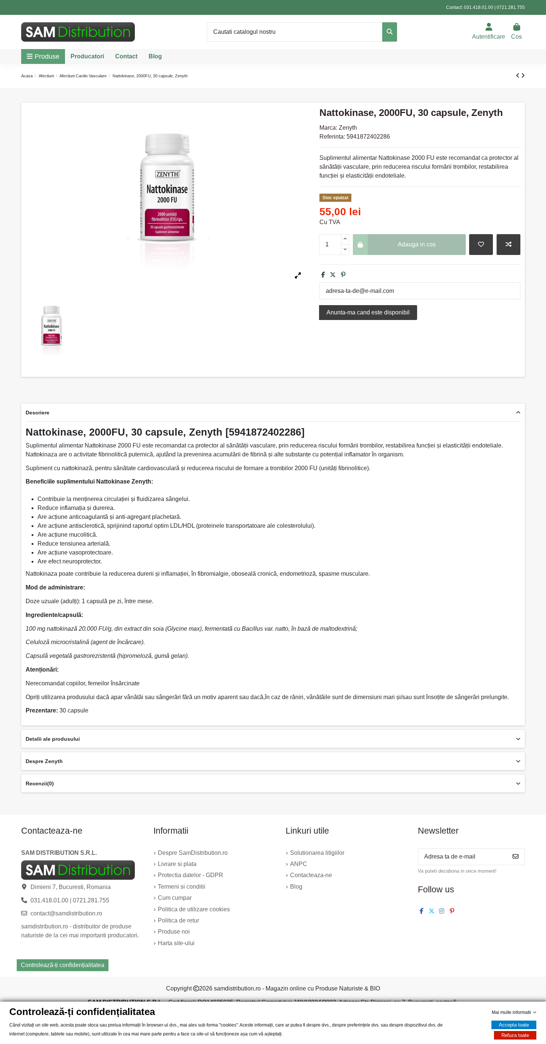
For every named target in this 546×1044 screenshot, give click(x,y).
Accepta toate (514, 1025)
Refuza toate (515, 1035)
